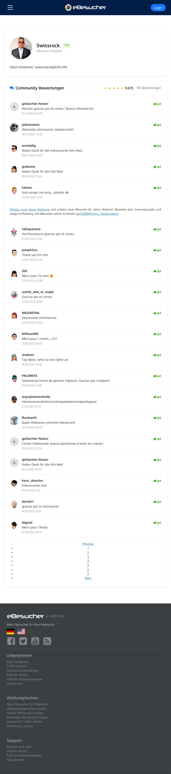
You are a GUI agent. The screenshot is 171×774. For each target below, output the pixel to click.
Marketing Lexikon (20, 726)
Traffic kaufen (16, 666)
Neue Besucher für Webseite (27, 704)
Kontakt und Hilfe (19, 747)
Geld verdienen (17, 662)
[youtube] (36, 640)
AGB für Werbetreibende (24, 679)
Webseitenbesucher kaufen (26, 708)
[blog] (48, 640)
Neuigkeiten (15, 760)
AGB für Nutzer (17, 675)
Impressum (14, 683)
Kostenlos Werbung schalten (27, 717)
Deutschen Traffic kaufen (25, 721)
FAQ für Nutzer (17, 751)
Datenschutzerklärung (22, 670)
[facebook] (12, 640)
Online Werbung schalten (25, 713)
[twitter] (24, 640)
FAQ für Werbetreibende (24, 755)
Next (88, 578)
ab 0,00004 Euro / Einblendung (97, 213)
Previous (88, 543)
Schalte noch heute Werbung (30, 209)
